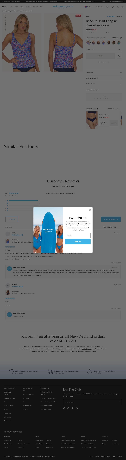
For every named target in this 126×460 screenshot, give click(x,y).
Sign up (78, 242)
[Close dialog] (90, 210)
